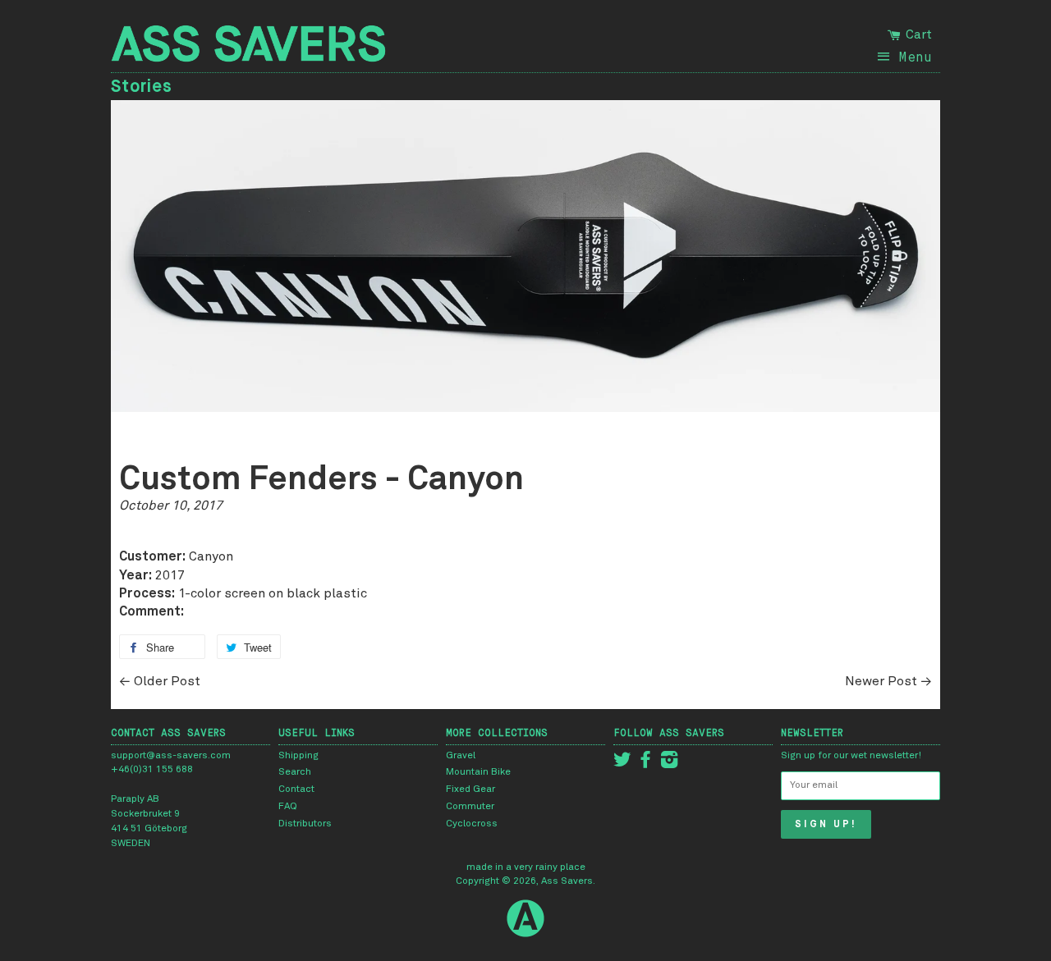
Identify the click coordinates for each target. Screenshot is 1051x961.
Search (294, 772)
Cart (917, 34)
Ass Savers (567, 881)
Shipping (298, 756)
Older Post (167, 681)
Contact (296, 789)
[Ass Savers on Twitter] (622, 764)
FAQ (287, 807)
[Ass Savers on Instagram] (669, 764)
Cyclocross (472, 824)
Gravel (460, 756)
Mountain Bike (478, 772)
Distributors (305, 824)
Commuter (470, 807)
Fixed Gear (470, 789)
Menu (915, 56)
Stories (141, 86)
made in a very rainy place (525, 867)
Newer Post (881, 681)
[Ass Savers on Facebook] (645, 764)
